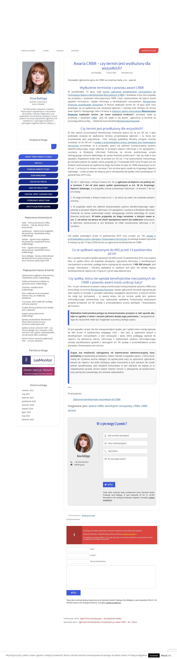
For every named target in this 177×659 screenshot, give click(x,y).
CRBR (94, 117)
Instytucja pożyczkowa (38, 206)
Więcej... (51, 123)
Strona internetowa (97, 561)
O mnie (46, 50)
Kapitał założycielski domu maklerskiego (33, 314)
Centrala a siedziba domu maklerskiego (32, 288)
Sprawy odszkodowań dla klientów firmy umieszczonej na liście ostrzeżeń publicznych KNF (38, 258)
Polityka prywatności (151, 632)
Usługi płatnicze (38, 181)
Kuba (24, 222)
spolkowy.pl (27, 231)
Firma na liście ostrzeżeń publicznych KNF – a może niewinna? (37, 339)
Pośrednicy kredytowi (38, 200)
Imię (92, 549)
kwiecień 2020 (28, 419)
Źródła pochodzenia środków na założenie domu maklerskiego (35, 282)
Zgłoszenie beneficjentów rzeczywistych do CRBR (96, 399)
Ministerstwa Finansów (128, 121)
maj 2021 (26, 394)
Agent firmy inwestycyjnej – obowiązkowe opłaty (100, 618)
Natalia (25, 239)
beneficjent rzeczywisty (118, 406)
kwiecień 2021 (28, 397)
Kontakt (75, 50)
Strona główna (28, 50)
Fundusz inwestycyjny (38, 169)
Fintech (38, 163)
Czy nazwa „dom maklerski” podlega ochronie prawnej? (37, 302)
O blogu (60, 50)
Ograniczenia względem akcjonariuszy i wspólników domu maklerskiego (37, 233)
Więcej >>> (166, 655)
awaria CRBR (96, 406)
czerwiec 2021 (28, 390)
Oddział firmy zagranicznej (38, 194)
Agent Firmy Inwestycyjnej (38, 157)
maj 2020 (26, 416)
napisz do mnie (129, 534)
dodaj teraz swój (88, 515)
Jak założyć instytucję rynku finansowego (88, 21)
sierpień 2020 (27, 408)
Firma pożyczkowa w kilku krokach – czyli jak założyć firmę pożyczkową (36, 225)
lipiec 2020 (26, 412)
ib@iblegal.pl (79, 2)
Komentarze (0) (126, 73)
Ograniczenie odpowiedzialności (147, 635)
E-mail (93, 555)
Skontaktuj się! (148, 50)
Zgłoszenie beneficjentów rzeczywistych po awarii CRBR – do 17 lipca (108, 622)
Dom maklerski (38, 175)
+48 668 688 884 (96, 2)
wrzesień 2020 (28, 405)
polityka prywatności (113, 603)
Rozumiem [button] (154, 655)
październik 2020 (29, 401)
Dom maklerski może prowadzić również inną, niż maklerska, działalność (35, 295)
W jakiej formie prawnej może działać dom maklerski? (38, 308)
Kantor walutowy (38, 188)
